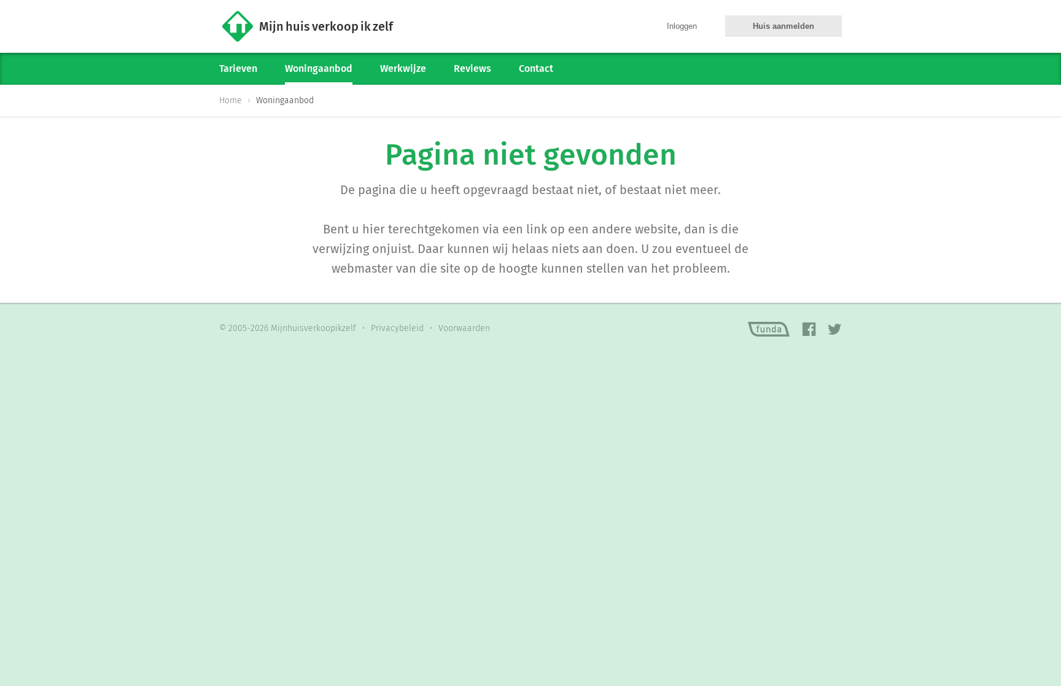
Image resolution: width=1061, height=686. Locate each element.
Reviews (472, 68)
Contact (536, 68)
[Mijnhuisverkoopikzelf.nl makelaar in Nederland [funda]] (768, 329)
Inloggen (682, 26)
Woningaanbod (318, 68)
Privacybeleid (397, 328)
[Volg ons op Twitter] (835, 330)
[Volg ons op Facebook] (809, 330)
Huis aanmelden (783, 26)
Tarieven (238, 68)
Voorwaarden (464, 328)
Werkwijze (403, 68)
